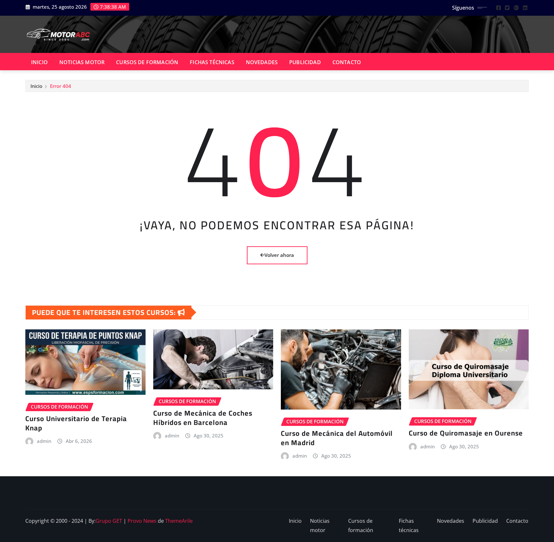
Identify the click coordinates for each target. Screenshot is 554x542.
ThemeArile (179, 520)
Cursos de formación (147, 62)
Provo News (142, 520)
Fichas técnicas (212, 62)
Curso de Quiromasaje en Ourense (466, 433)
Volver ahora (279, 255)
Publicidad (305, 62)
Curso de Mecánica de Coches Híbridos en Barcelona (202, 417)
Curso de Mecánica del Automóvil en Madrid (337, 438)
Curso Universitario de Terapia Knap (76, 423)
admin (44, 441)
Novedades (262, 62)
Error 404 (60, 86)
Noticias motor (82, 62)
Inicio (39, 62)
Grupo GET (109, 520)
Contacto (346, 62)
